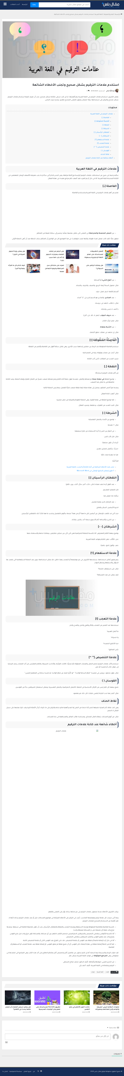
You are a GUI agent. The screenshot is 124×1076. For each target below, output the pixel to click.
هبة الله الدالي (110, 91)
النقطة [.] (105, 125)
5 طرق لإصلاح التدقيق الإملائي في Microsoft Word (95, 471)
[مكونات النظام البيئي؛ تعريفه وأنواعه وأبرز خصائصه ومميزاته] (106, 997)
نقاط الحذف (105, 154)
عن (34, 1071)
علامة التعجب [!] (103, 143)
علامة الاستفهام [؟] (102, 140)
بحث (34, 5)
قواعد (93, 972)
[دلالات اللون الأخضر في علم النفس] (77, 997)
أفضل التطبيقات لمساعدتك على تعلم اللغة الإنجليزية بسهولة (94, 254)
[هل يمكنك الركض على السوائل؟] (111, 268)
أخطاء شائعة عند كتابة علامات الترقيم (99, 158)
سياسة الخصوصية (16, 1071)
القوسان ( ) (105, 151)
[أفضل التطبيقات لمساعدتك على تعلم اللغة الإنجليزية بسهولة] (111, 254)
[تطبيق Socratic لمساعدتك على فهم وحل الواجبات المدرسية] (47, 997)
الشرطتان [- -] (104, 136)
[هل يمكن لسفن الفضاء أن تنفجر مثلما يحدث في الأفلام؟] (18, 997)
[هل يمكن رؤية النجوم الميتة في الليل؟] (33, 254)
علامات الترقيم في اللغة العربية (101, 114)
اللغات (107, 972)
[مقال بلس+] (110, 5)
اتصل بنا (5, 1071)
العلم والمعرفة (109, 14)
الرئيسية (24, 4)
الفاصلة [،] (105, 118)
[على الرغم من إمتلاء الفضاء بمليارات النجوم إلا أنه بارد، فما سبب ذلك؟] (72, 254)
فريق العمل (27, 1071)
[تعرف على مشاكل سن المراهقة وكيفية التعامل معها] (72, 268)
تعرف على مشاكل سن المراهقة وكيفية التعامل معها (54, 269)
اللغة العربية (99, 14)
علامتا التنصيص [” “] (101, 147)
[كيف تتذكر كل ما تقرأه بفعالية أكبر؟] (33, 268)
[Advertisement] (62, 214)
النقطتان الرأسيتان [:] (101, 132)
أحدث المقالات (15, 4)
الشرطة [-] (105, 129)
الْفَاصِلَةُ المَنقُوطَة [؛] (101, 121)
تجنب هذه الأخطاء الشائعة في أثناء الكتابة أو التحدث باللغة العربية (90, 467)
